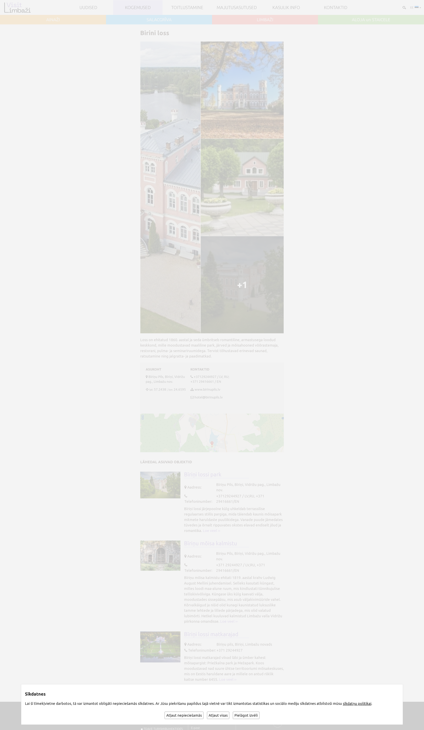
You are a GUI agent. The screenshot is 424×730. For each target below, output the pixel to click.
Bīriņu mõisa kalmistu (210, 543)
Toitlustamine (187, 7)
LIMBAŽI (265, 19)
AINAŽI (53, 19)
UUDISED (88, 7)
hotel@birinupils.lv (209, 397)
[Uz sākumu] (21, 7)
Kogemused (138, 7)
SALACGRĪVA (159, 19)
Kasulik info (286, 7)
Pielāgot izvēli (246, 715)
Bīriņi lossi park (202, 474)
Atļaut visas (218, 715)
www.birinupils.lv (207, 389)
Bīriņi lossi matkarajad (211, 634)
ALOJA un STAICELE (371, 19)
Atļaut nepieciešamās (184, 715)
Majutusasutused (237, 7)
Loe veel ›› (211, 531)
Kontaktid (335, 7)
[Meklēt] (404, 7)
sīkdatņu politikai (357, 703)
